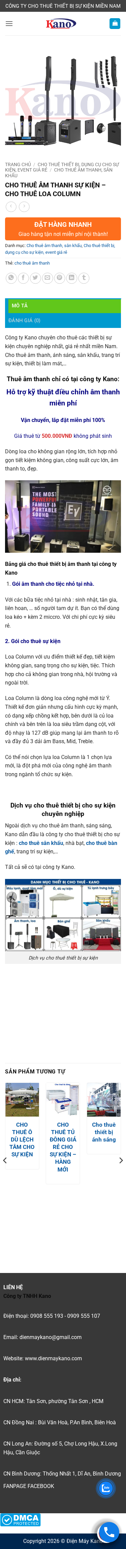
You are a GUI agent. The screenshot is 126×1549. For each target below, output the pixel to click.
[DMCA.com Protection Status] (20, 1519)
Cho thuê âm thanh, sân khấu (54, 245)
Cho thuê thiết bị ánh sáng (104, 1132)
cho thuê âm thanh (32, 263)
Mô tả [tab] (20, 306)
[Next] (121, 1174)
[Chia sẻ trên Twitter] (35, 278)
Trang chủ (18, 164)
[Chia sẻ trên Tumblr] (83, 278)
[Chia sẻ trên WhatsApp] (11, 278)
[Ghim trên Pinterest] (59, 278)
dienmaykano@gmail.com (50, 1337)
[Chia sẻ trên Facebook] (23, 278)
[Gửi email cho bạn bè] (47, 278)
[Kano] (61, 23)
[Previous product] (24, 207)
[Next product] (11, 207)
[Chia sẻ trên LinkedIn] (71, 278)
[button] (9, 23)
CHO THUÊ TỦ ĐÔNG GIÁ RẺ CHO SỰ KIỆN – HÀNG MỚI (63, 1147)
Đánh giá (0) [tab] (24, 320)
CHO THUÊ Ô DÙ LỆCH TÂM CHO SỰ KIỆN (22, 1139)
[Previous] (5, 1174)
